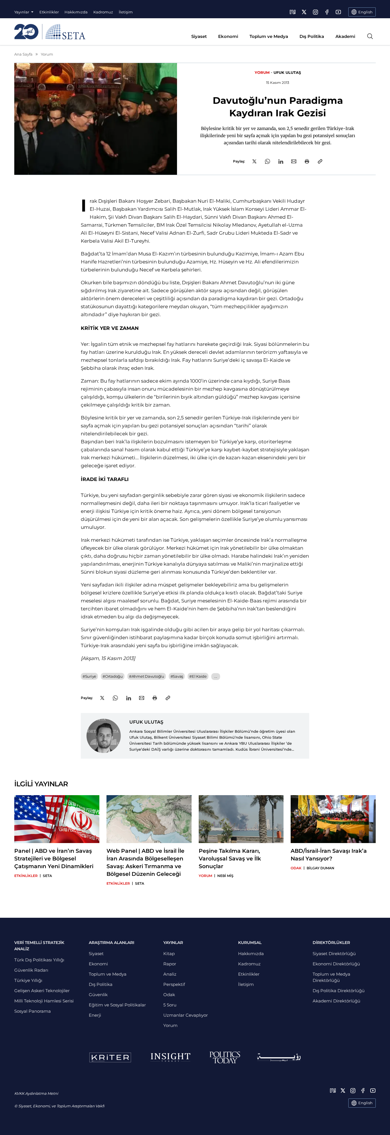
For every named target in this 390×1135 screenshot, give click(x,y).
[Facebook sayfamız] (327, 12)
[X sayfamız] (304, 12)
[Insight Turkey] (170, 1057)
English (365, 1103)
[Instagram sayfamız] (315, 12)
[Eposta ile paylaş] (293, 161)
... (215, 676)
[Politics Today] (225, 1057)
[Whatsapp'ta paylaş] (267, 161)
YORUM (262, 72)
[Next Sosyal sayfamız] (292, 12)
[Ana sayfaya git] (49, 31)
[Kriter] (110, 1057)
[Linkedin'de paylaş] (280, 161)
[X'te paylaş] (254, 161)
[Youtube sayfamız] (338, 12)
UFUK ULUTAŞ (287, 72)
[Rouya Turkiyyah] (279, 1057)
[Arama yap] (370, 36)
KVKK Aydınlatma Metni (36, 1093)
